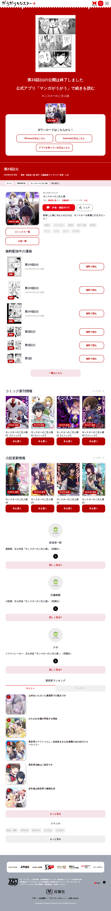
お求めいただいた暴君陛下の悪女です (47, 695)
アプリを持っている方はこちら (54, 147)
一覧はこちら (55, 373)
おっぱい (76, 231)
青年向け (36, 830)
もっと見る (55, 814)
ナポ (67, 175)
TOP (34, 898)
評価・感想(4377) (61, 207)
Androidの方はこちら (74, 138)
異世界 (92, 225)
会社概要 (42, 898)
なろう (65, 231)
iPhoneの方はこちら (35, 138)
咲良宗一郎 (30, 175)
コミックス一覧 (22, 232)
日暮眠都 (44, 175)
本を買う (17, 441)
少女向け (60, 830)
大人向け (48, 830)
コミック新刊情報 (19, 391)
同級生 (47, 225)
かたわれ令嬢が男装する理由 (43, 718)
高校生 (70, 225)
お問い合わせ (74, 898)
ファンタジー (59, 225)
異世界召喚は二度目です (41, 765)
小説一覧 (22, 241)
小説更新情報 (15, 458)
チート (47, 231)
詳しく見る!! (55, 565)
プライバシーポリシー (57, 898)
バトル (56, 231)
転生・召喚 (82, 225)
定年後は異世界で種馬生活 (42, 788)
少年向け (24, 830)
